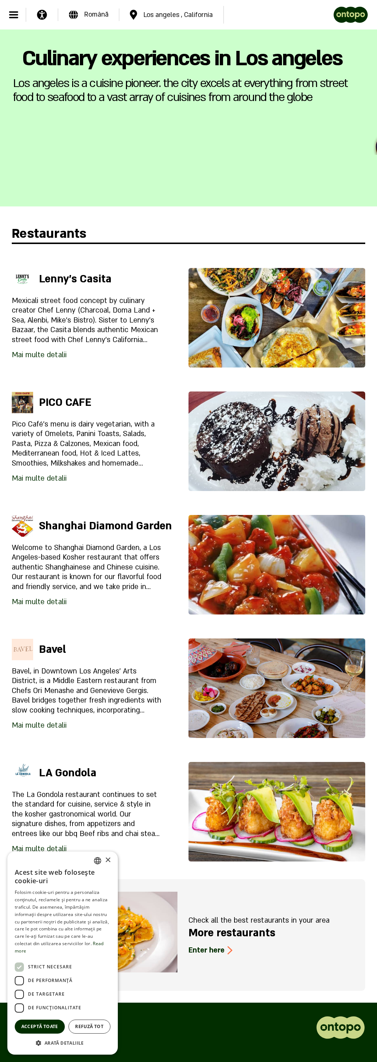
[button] (62, 1042)
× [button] (107, 860)
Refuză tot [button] (89, 1026)
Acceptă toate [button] (39, 1026)
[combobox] (97, 860)
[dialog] (62, 953)
